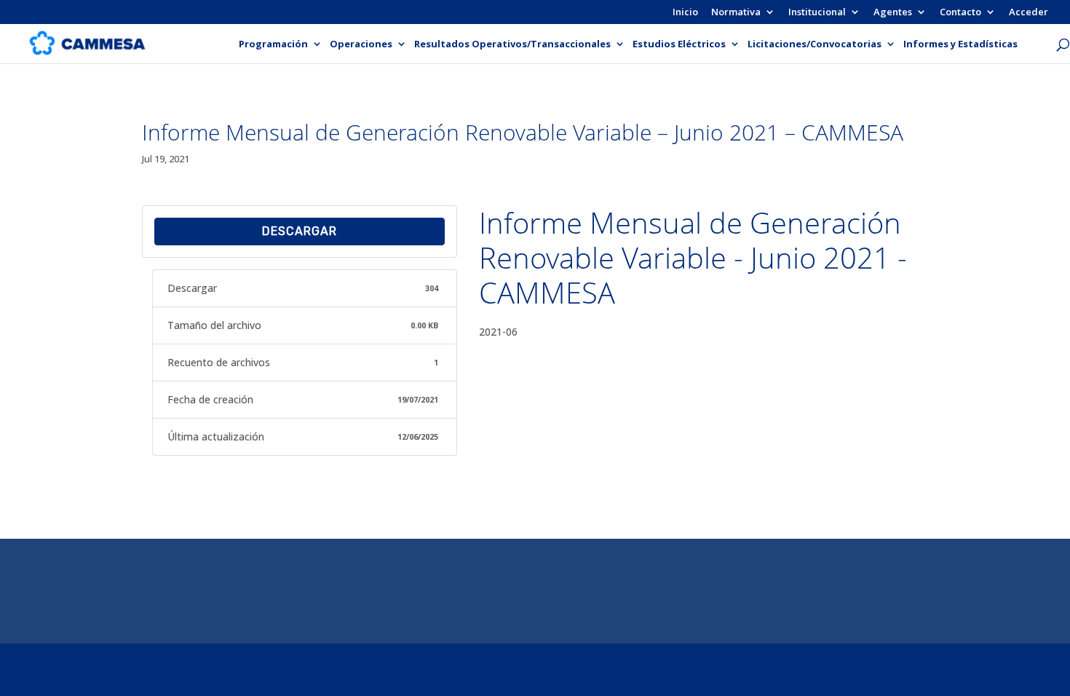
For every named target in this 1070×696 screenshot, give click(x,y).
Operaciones (361, 44)
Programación (273, 44)
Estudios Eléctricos (679, 44)
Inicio (685, 12)
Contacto (960, 12)
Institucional (817, 12)
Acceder (1028, 12)
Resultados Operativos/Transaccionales (512, 44)
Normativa (736, 12)
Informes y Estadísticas (960, 44)
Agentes (892, 12)
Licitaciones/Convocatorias (814, 44)
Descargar (299, 231)
